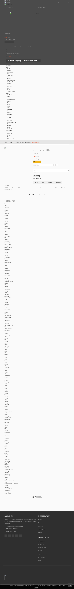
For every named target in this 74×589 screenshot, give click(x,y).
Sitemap (40, 532)
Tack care (9, 124)
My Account (41, 541)
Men (6, 351)
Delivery (9, 135)
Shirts (6, 369)
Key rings (7, 382)
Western (6, 212)
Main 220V (7, 435)
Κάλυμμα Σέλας (8, 297)
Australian (7, 249)
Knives (6, 477)
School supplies (8, 335)
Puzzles (6, 333)
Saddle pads (10, 81)
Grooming (7, 464)
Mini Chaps (7, 367)
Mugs (6, 383)
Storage (9, 117)
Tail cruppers (10, 73)
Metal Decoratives (9, 411)
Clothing (9, 94)
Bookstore (9, 109)
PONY (6, 299)
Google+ (50, 182)
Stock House (8, 493)
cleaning (9, 115)
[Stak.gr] (37, 21)
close (36, 587)
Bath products (8, 461)
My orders (40, 544)
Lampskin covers (9, 281)
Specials (40, 519)
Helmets (9, 98)
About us (9, 133)
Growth (6, 446)
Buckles (9, 101)
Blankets (9, 86)
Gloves (6, 354)
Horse (6, 204)
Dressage (7, 273)
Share (43, 182)
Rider (6, 327)
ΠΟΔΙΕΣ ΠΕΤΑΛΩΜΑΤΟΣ (11, 484)
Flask (6, 267)
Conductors (7, 424)
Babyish (7, 346)
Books (6, 331)
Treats (6, 456)
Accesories (7, 375)
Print (34, 180)
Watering (9, 114)
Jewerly (6, 380)
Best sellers (41, 526)
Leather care (7, 490)
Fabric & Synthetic (9, 488)
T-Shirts (6, 372)
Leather (6, 259)
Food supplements (11, 122)
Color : (34, 172)
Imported (7, 241)
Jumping (7, 280)
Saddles (9, 69)
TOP (70, 585)
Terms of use (10, 137)
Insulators (7, 438)
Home (6, 378)
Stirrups (9, 78)
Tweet (36, 182)
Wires (6, 429)
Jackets (6, 362)
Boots (8, 96)
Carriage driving (11, 91)
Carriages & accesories (10, 246)
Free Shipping (10, 138)
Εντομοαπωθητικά (9, 325)
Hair (6, 448)
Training (9, 88)
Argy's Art (7, 234)
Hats (6, 361)
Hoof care (7, 466)
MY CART (7, 32)
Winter (6, 341)
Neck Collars (10, 85)
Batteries (7, 420)
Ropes (6, 425)
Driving (6, 401)
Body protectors (11, 99)
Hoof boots (7, 474)
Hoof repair (7, 475)
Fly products (8, 463)
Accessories (10, 119)
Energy (6, 443)
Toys (6, 385)
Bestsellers (37, 497)
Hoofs (6, 450)
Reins (6, 231)
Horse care (9, 120)
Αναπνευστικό (8, 458)
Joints (6, 453)
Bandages (7, 318)
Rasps (6, 479)
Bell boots (7, 320)
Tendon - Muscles (9, 469)
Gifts (8, 107)
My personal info (42, 554)
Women (6, 352)
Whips (8, 106)
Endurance (7, 228)
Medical (7, 467)
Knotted (6, 255)
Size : (34, 168)
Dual (6, 433)
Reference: (35, 153)
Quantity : (35, 165)
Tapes (6, 427)
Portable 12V (8, 437)
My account (43, 537)
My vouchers (41, 557)
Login (68, 2)
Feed (6, 445)
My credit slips (42, 547)
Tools (6, 482)
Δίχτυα (6, 430)
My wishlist (60, 2)
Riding (6, 403)
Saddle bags (10, 75)
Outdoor (7, 216)
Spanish (6, 210)
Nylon (6, 260)
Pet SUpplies (8, 471)
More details (36, 162)
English (6, 208)
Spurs (8, 104)
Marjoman (7, 236)
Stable (6, 406)
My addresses (41, 550)
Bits (8, 77)
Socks (6, 370)
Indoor (6, 215)
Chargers (7, 422)
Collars (6, 414)
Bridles (9, 70)
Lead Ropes (7, 257)
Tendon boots (10, 90)
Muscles (7, 454)
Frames (6, 377)
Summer (6, 218)
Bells (8, 127)
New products (41, 523)
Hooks (6, 409)
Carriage (7, 207)
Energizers (7, 432)
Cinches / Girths (11, 80)
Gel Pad (6, 278)
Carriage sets (8, 244)
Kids (6, 349)
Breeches (7, 348)
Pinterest (58, 182)
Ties (8, 103)
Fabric (6, 265)
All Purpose (7, 293)
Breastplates (10, 72)
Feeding (9, 112)
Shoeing (9, 125)
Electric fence (10, 128)
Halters (9, 83)
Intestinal (7, 451)
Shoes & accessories (9, 480)
